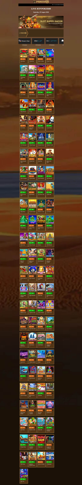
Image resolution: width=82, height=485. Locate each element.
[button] (63, 41)
